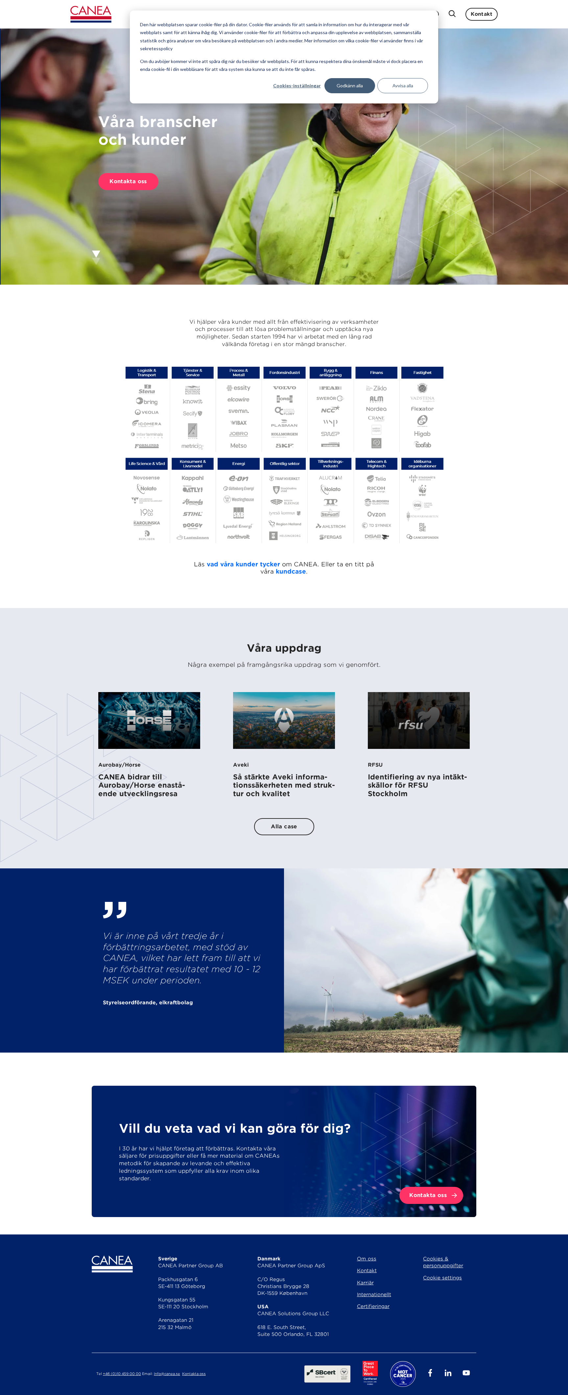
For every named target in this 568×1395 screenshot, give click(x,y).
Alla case (284, 826)
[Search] (452, 14)
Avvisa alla (402, 85)
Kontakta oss (128, 181)
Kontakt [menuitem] (367, 1271)
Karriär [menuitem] (365, 1283)
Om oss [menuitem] (366, 1259)
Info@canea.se (167, 1374)
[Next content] (96, 258)
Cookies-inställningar (297, 85)
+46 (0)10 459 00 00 (122, 1374)
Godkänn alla (350, 85)
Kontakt (481, 14)
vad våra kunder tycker (243, 564)
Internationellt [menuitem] (374, 1294)
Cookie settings (442, 1278)
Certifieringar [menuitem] (373, 1306)
